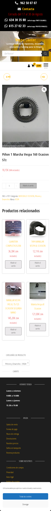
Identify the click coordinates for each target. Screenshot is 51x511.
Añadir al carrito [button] (13, 264)
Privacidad (9, 472)
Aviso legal (10, 476)
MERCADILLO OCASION (26, 196)
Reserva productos (13, 452)
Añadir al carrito (28, 185)
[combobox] (15, 363)
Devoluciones (11, 438)
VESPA (17, 199)
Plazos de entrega (12, 433)
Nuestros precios (12, 443)
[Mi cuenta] (29, 65)
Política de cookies (13, 481)
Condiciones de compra (15, 467)
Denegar (26, 504)
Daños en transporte (13, 448)
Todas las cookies (25, 496)
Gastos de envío (12, 424)
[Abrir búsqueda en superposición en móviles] (25, 53)
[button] (44, 89)
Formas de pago (11, 429)
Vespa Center (25, 40)
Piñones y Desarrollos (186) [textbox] (15, 363)
